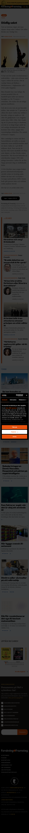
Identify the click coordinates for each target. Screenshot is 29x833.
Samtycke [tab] (4, 399)
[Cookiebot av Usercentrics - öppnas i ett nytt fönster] (17, 395)
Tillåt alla (14, 427)
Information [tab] (13, 399)
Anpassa (13, 432)
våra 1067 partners (11, 408)
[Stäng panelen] (26, 395)
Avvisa (14, 436)
